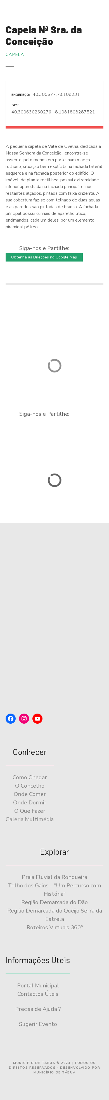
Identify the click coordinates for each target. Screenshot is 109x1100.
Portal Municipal (38, 985)
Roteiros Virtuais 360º (55, 927)
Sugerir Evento (38, 1024)
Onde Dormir (29, 802)
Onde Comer (30, 794)
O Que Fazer (29, 811)
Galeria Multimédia (30, 819)
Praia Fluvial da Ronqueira (54, 877)
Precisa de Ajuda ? (38, 1009)
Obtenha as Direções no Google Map (44, 257)
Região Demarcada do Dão (54, 902)
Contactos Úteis (37, 994)
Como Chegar (30, 777)
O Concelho (29, 786)
